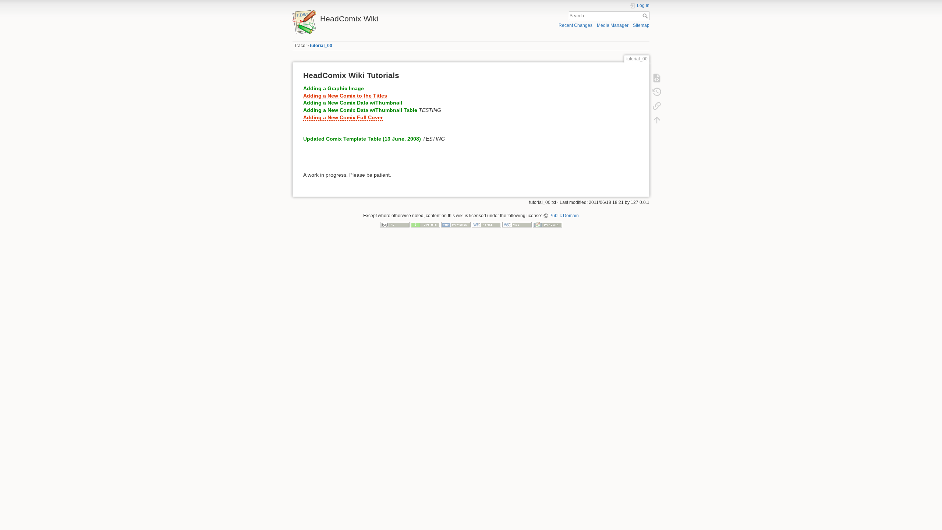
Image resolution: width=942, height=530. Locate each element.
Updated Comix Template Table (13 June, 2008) (362, 139)
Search (645, 15)
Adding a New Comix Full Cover (343, 117)
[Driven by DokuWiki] (547, 224)
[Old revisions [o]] (656, 92)
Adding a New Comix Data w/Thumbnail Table (360, 110)
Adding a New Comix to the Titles (345, 96)
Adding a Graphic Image (333, 88)
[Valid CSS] (517, 224)
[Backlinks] (656, 106)
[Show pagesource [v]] (656, 78)
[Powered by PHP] (456, 224)
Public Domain (564, 215)
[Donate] (425, 224)
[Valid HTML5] (486, 224)
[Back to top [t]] (656, 120)
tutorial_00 (321, 45)
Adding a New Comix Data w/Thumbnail (352, 103)
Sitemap (641, 25)
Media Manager (612, 25)
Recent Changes (575, 25)
